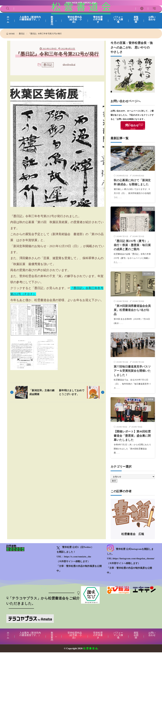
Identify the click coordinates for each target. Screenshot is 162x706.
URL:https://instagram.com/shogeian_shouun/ (130, 558)
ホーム (8, 19)
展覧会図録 (136, 19)
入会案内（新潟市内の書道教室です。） (30, 18)
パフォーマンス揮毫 (118, 19)
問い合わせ (132, 125)
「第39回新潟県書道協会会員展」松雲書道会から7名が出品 (132, 310)
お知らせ (149, 209)
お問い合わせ (152, 18)
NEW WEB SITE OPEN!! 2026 (81, 3)
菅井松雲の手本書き (98, 19)
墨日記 (22, 34)
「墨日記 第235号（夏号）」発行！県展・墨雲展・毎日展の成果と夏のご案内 (132, 245)
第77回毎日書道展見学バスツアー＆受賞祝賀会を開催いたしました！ (132, 371)
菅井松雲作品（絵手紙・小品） (75, 19)
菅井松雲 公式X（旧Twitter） (77, 547)
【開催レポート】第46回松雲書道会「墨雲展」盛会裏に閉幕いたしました (132, 435)
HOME (12, 34)
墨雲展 (150, 399)
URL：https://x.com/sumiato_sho (74, 556)
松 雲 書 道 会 (81, 8)
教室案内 (52, 20)
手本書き (149, 148)
